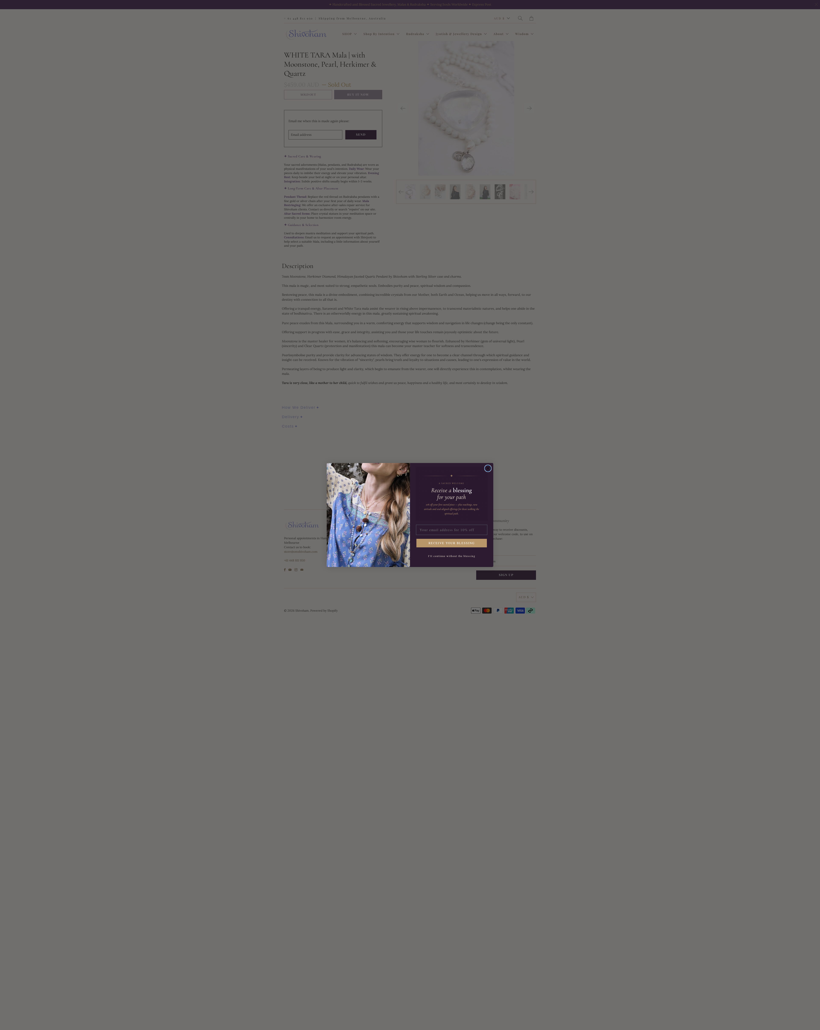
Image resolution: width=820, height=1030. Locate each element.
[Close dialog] (488, 468)
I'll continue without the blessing (451, 556)
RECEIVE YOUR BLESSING (452, 543)
